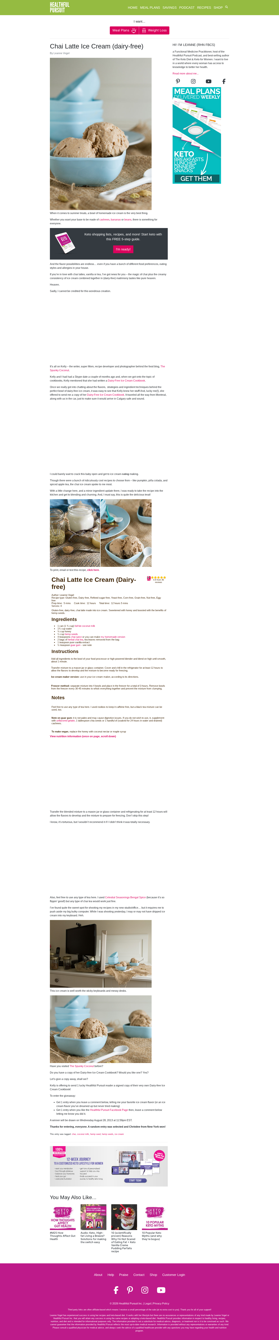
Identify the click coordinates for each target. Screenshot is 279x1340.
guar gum (76, 645)
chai (74, 1134)
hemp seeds (71, 634)
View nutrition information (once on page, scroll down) (83, 736)
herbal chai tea (75, 639)
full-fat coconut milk (85, 626)
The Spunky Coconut (82, 1066)
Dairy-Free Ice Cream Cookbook (126, 380)
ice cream (119, 1134)
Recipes (204, 7)
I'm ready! (123, 249)
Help (111, 1275)
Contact (139, 1275)
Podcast (187, 7)
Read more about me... (186, 73)
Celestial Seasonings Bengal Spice (125, 897)
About (98, 1275)
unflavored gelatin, (65, 720)
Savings (170, 7)
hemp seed (95, 1134)
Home (133, 7)
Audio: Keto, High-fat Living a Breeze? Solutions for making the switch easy (93, 1237)
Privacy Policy (161, 1303)
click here (93, 570)
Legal (148, 1303)
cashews (104, 219)
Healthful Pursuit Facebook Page (109, 1110)
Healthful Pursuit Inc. (131, 1303)
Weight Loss (157, 30)
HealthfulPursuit (59, 7)
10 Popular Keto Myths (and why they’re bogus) (152, 1235)
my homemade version (113, 636)
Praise (123, 1275)
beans (127, 219)
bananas (116, 219)
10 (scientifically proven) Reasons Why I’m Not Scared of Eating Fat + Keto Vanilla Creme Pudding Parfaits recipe (123, 1242)
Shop (218, 7)
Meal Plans (150, 7)
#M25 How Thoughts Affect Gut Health (62, 1235)
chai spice (76, 636)
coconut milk (83, 1134)
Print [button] (149, 580)
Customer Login (173, 1275)
